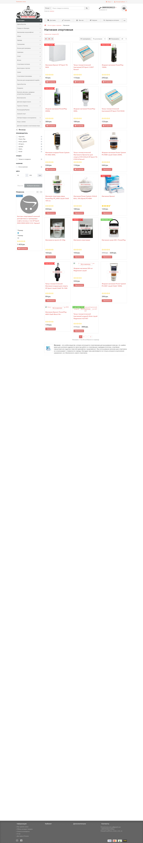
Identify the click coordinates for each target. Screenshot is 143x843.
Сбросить (20, 185)
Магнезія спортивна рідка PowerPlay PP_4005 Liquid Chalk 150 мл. (57, 198)
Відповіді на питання (112, 20)
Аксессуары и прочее (23, 68)
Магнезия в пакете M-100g (55, 240)
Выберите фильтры (33, 185)
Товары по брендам (23, 28)
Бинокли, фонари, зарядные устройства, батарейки (25, 93)
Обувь (19, 36)
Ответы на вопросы (23, 831)
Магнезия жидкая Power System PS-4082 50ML (57, 154)
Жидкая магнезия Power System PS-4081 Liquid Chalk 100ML (114, 285)
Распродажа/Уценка (23, 109)
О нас (19, 834)
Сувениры (20, 52)
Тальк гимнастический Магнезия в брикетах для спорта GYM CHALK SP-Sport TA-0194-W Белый (86, 156)
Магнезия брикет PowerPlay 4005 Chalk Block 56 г (56, 313)
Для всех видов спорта (24, 102)
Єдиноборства (21, 24)
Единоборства (21, 84)
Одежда (19, 40)
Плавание (20, 88)
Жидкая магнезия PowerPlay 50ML (84, 110)
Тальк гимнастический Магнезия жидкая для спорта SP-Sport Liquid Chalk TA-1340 (56, 286)
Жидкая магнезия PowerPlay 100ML (112, 66)
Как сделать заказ (22, 827)
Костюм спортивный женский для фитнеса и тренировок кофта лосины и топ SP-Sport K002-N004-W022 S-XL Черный (28, 219)
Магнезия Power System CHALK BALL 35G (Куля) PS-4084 (85, 197)
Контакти (67, 20)
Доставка (53, 20)
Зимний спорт (21, 113)
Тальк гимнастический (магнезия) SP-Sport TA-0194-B (113, 110)
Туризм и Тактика (22, 106)
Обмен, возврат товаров (24, 829)
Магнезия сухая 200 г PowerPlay (114, 240)
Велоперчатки (21, 98)
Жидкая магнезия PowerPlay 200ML (56, 110)
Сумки (19, 72)
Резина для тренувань (24, 48)
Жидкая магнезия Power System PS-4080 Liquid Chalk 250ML (114, 154)
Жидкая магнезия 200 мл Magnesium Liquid (83, 269)
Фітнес (19, 60)
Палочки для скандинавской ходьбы (28, 80)
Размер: (20, 230)
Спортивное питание (23, 64)
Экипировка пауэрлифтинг (25, 32)
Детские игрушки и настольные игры (28, 125)
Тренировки (21, 44)
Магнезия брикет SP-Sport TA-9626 (56, 66)
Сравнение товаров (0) (51, 34)
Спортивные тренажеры (24, 76)
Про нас (81, 20)
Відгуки (94, 20)
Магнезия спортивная (82, 240)
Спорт (19, 56)
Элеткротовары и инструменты (26, 117)
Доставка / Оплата (23, 836)
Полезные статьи (21, 1)
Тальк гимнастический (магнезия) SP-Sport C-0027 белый (84, 67)
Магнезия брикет (108, 196)
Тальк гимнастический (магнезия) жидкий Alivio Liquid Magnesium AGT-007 (85, 316)
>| (90, 336)
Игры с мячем (21, 121)
